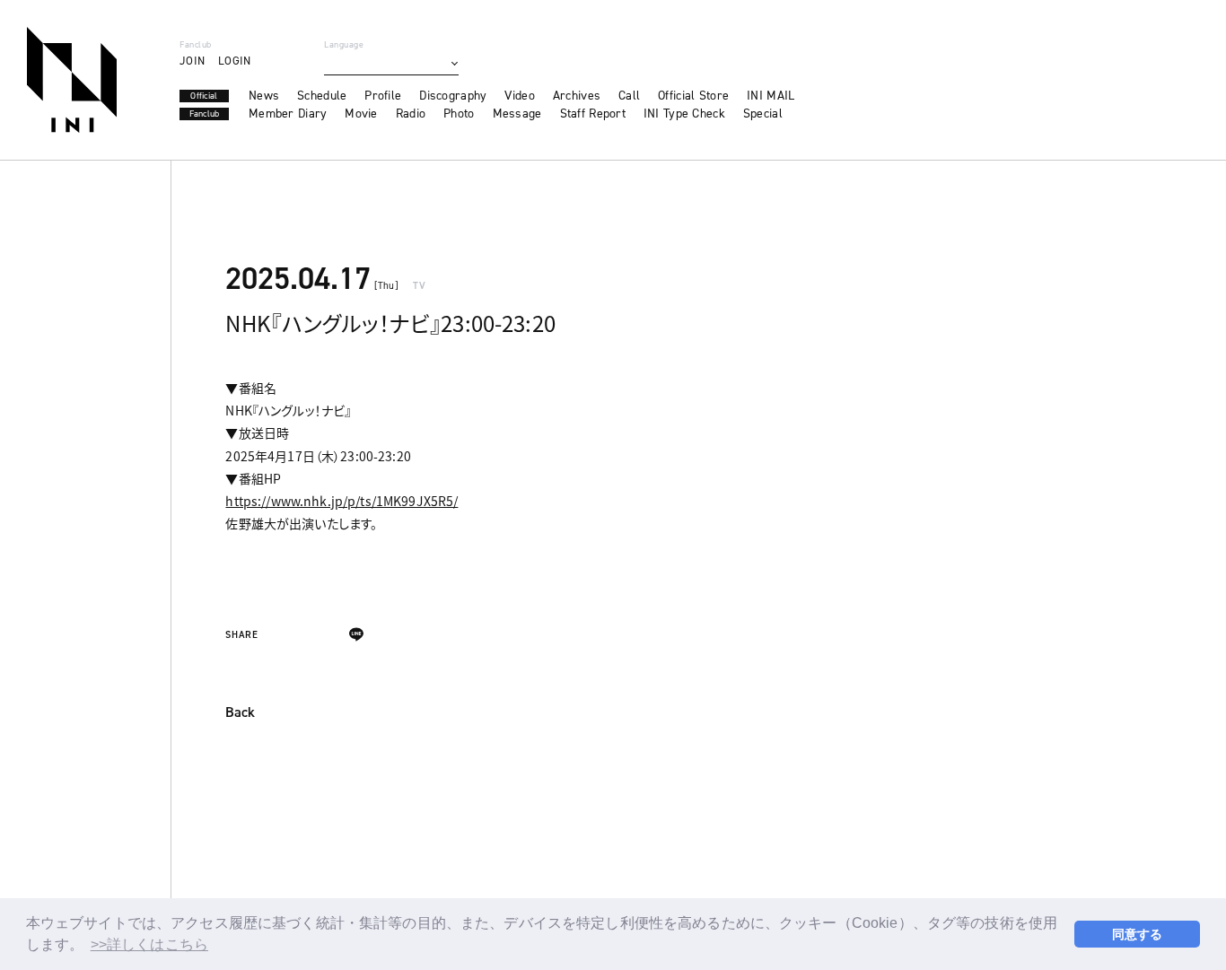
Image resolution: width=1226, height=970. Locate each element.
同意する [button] (1137, 934)
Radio (410, 114)
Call (629, 96)
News (264, 96)
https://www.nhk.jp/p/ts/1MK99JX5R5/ (341, 501)
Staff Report (593, 114)
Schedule (321, 96)
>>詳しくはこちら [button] (149, 944)
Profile (382, 96)
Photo (458, 114)
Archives (576, 96)
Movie (361, 114)
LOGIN (234, 60)
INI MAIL (770, 96)
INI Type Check (684, 114)
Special (763, 114)
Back (240, 713)
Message (517, 114)
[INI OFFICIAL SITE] (72, 80)
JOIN (192, 60)
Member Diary (288, 114)
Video (519, 96)
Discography (452, 96)
